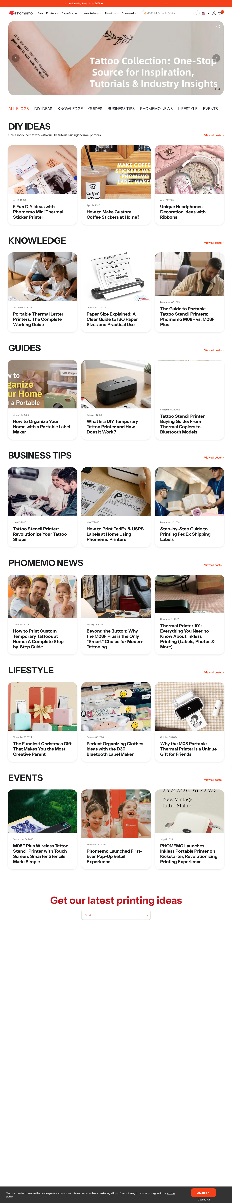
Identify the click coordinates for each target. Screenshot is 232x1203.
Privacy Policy (137, 632)
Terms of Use (116, 632)
